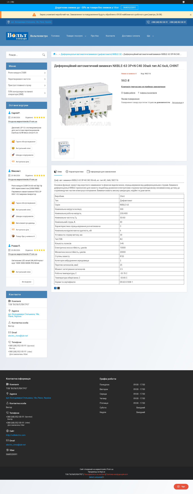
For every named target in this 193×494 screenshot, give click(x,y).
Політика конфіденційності (117, 474)
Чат (183, 487)
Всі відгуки (26, 282)
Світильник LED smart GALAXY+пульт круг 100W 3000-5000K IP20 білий (27, 261)
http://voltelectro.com (15, 435)
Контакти (110, 36)
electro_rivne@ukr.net (18, 336)
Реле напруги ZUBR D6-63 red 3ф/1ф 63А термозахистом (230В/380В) (27, 187)
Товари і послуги (75, 36)
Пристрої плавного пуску (19, 85)
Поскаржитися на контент (94, 474)
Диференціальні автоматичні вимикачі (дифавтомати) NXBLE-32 (91, 54)
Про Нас (95, 36)
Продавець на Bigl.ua (96, 472)
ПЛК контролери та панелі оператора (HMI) (20, 93)
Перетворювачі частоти (19, 79)
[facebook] (55, 288)
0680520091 (129, 7)
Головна (55, 36)
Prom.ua (110, 469)
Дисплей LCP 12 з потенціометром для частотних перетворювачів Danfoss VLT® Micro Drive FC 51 (26, 130)
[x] (58, 288)
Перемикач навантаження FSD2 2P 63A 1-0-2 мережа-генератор (26, 193)
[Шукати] (43, 55)
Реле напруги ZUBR (17, 73)
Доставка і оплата (131, 36)
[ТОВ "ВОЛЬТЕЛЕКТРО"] (17, 36)
